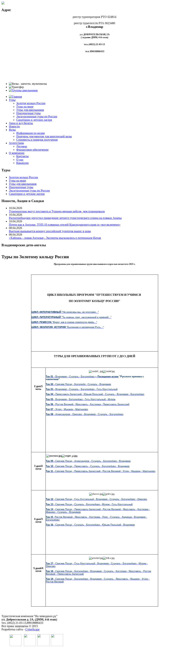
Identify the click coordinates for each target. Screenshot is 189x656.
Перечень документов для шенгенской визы (44, 136)
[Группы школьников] (23, 90)
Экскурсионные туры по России (36, 116)
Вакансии (22, 162)
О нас (19, 159)
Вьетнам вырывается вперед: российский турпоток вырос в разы (50, 231)
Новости (14, 126)
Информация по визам (30, 133)
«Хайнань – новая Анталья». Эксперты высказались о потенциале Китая (55, 237)
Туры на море (24, 106)
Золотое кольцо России (30, 103)
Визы (12, 129)
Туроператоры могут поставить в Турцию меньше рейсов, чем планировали (57, 211)
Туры (12, 99)
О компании (16, 153)
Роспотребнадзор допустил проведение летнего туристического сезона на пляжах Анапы (65, 218)
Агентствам (16, 143)
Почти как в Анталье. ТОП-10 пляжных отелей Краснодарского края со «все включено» (64, 224)
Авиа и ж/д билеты (21, 123)
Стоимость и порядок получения (37, 139)
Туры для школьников (30, 109)
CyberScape (32, 629)
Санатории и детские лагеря (34, 119)
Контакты (22, 156)
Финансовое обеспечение (32, 149)
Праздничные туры (28, 113)
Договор (21, 146)
